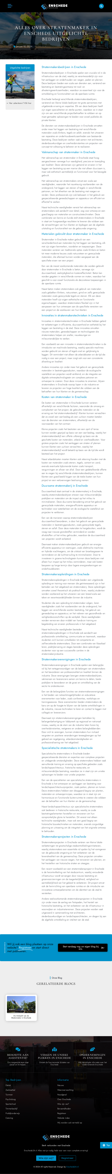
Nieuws (60, 1085)
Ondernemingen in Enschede (93, 1056)
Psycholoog (11, 1099)
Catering (9, 1117)
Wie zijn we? (63, 1103)
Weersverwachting (65, 1089)
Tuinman (9, 1094)
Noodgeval (62, 1094)
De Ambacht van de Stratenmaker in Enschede (21, 1016)
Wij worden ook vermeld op (69, 1122)
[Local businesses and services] (92, 1049)
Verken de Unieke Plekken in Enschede (54, 1056)
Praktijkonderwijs (13, 1113)
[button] (101, 6)
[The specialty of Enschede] (54, 1049)
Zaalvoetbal (10, 1089)
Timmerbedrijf (11, 1108)
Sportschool (11, 1103)
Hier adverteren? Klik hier (20, 103)
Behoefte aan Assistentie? (18, 1056)
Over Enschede (64, 1099)
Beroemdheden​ (64, 1108)
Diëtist (8, 1085)
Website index (63, 1117)
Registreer (61, 1113)
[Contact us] (18, 1049)
